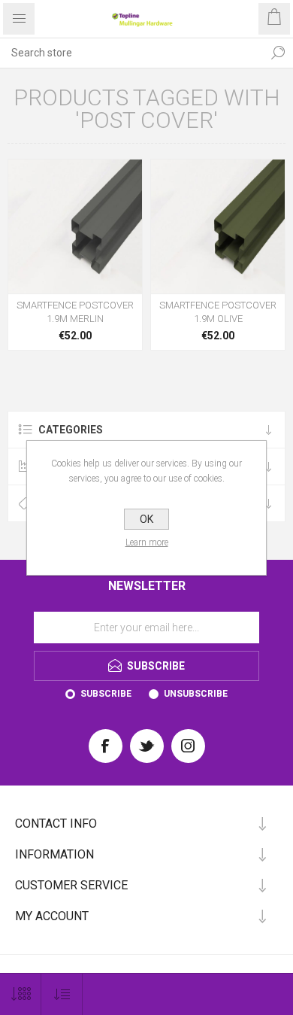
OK (146, 519)
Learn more (146, 542)
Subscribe (105, 693)
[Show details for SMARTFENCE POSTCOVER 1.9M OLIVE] (218, 226)
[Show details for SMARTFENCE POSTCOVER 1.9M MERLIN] (75, 226)
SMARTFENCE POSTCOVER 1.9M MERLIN (75, 311)
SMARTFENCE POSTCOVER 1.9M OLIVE (217, 311)
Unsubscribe (196, 693)
